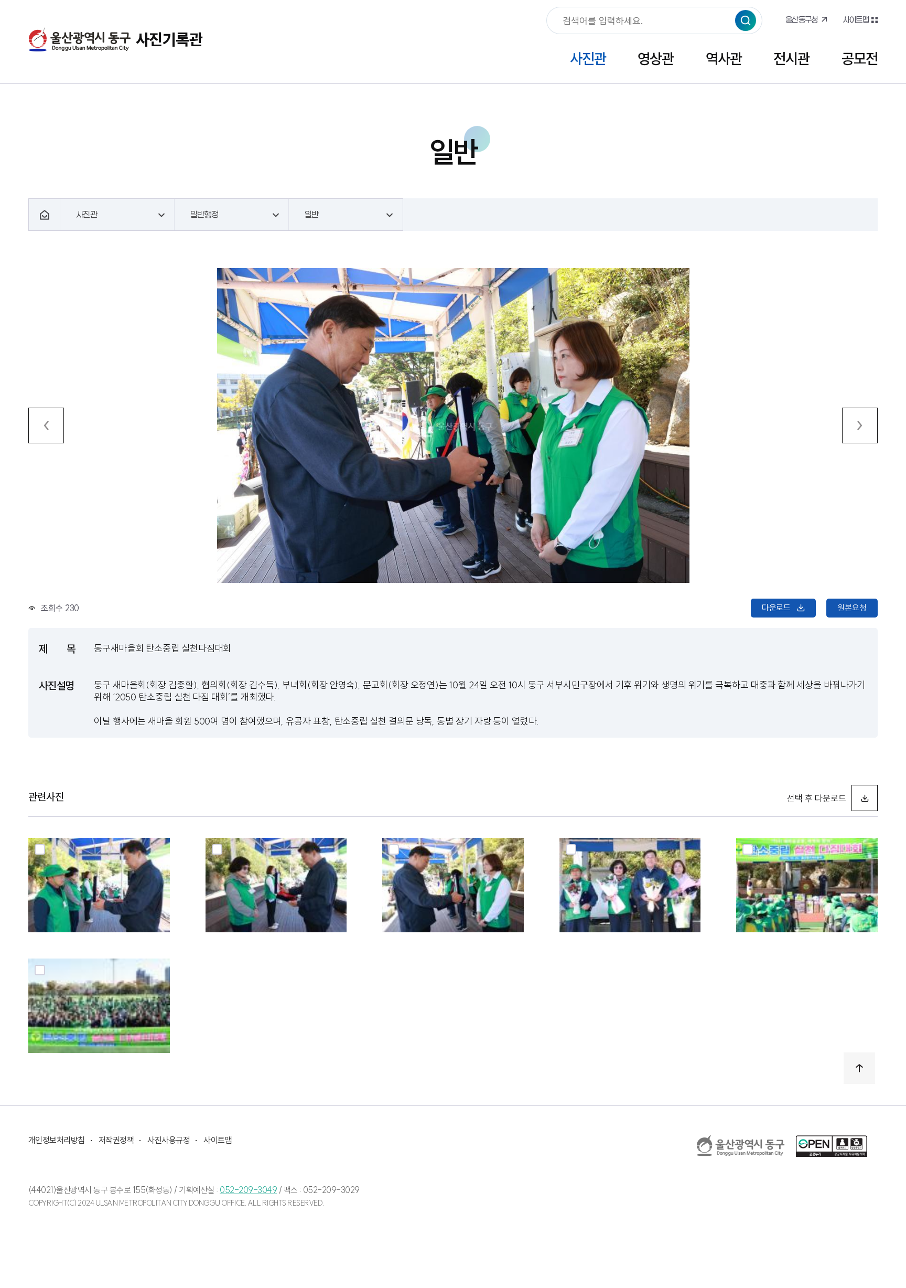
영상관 (656, 58)
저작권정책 (116, 1140)
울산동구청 (801, 19)
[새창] (741, 1145)
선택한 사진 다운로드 (864, 798)
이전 (46, 425)
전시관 (791, 58)
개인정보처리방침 (56, 1140)
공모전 (860, 58)
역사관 (724, 58)
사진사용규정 (168, 1140)
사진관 (588, 58)
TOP (859, 1068)
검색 (745, 20)
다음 (860, 425)
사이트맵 (856, 19)
